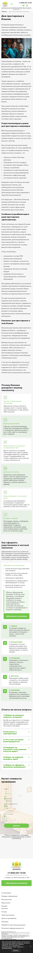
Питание (4, 906)
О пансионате (6, 893)
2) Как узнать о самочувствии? (10, 733)
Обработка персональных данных (13, 925)
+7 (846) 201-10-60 (25, 3)
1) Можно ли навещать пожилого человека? (13, 716)
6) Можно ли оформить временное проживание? (14, 766)
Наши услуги (5, 903)
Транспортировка (7, 915)
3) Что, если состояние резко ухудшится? (13, 741)
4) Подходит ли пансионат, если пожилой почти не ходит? (14, 749)
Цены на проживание (8, 918)
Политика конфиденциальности (12, 928)
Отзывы (4, 912)
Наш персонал (6, 899)
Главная (4, 11)
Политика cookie (7, 948)
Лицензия (4, 922)
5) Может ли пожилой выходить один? (13, 758)
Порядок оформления (9, 896)
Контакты (4, 908)
